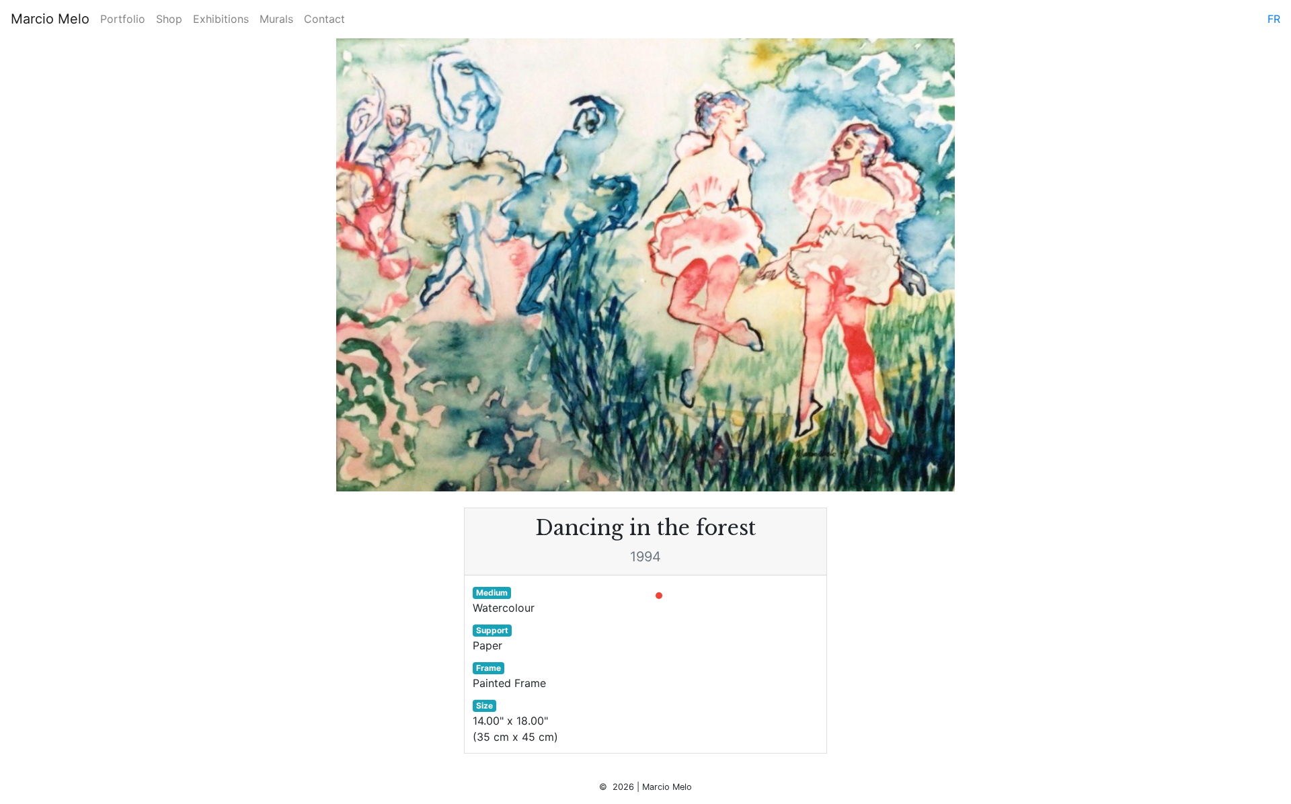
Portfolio (122, 19)
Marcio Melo (50, 19)
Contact (324, 19)
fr (1273, 19)
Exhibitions (221, 19)
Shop (169, 19)
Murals (276, 19)
